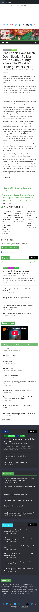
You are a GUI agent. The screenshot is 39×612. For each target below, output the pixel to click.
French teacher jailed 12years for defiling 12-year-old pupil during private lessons (18, 306)
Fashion (11, 267)
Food (5, 436)
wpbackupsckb (17, 70)
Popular (8, 345)
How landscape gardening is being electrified (17, 562)
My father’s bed (7, 362)
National (11, 436)
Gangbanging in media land (10, 375)
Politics (14, 50)
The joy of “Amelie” (8, 368)
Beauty (5, 267)
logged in (12, 244)
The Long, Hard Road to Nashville (13, 506)
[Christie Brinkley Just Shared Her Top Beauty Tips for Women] (19, 262)
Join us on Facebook (9, 252)
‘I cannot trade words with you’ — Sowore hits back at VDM (19, 215)
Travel (17, 436)
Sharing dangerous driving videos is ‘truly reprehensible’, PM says (15, 530)
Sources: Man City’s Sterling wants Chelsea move (16, 189)
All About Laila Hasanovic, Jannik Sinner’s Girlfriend (17, 390)
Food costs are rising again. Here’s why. (15, 494)
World (17, 267)
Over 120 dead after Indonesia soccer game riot (18, 500)
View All (33, 258)
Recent (20, 345)
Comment (33, 345)
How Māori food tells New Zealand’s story (16, 462)
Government (6, 50)
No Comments (16, 350)
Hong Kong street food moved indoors (15, 456)
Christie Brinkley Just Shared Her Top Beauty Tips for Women (18, 272)
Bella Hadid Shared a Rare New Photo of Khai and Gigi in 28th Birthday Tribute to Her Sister (19, 479)
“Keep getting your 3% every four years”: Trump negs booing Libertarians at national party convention (19, 513)
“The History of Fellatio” (10, 348)
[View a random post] (36, 42)
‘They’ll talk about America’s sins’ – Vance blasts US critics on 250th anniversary (32, 218)
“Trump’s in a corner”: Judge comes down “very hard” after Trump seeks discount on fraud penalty (7, 220)
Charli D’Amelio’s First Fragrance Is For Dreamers (17, 314)
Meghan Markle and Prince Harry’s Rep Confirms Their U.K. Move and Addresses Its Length (18, 398)
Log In (2, 2)
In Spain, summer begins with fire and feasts (19, 440)
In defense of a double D (10, 355)
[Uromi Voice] (3, 42)
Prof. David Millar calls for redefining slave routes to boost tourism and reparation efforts (18, 298)
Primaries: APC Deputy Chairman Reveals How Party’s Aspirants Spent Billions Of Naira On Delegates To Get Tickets (18, 197)
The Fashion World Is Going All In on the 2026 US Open (19, 414)
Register (8, 2)
